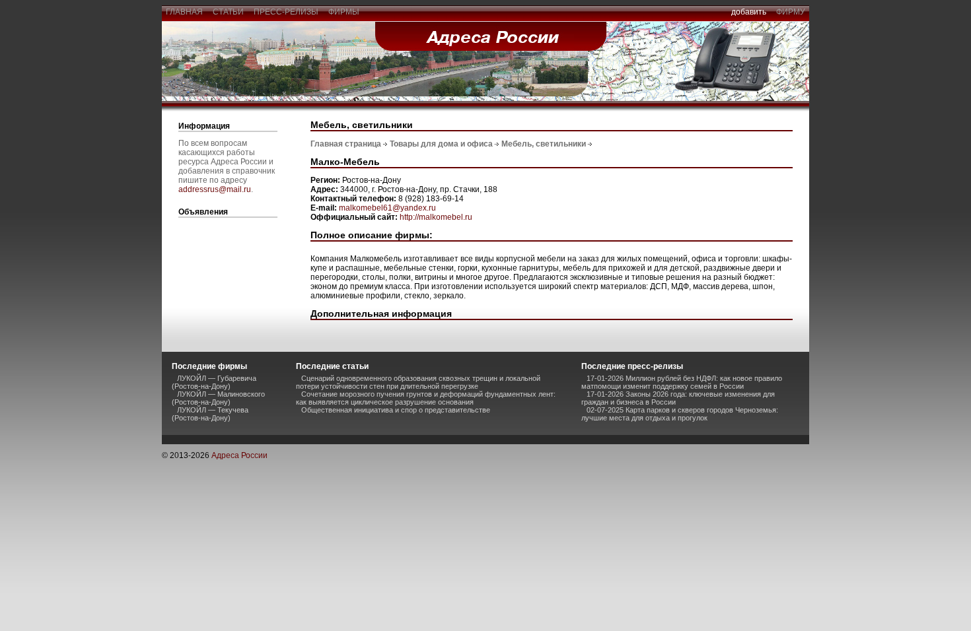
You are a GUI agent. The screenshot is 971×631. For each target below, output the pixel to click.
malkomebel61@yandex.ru (387, 208)
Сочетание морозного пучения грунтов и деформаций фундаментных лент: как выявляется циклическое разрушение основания (426, 398)
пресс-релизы (286, 12)
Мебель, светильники (543, 144)
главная (184, 12)
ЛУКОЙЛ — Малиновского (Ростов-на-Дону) (218, 398)
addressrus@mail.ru (214, 189)
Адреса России (239, 455)
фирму (790, 12)
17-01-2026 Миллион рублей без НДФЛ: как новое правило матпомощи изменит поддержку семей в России (681, 382)
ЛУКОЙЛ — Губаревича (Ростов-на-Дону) (214, 382)
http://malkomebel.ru (436, 217)
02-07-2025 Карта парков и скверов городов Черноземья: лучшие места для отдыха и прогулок (679, 414)
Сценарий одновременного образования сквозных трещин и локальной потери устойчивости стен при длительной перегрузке (418, 382)
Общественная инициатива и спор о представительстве (395, 410)
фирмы (343, 12)
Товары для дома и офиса (441, 144)
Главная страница (345, 144)
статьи (228, 12)
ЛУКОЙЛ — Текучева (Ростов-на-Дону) (210, 414)
